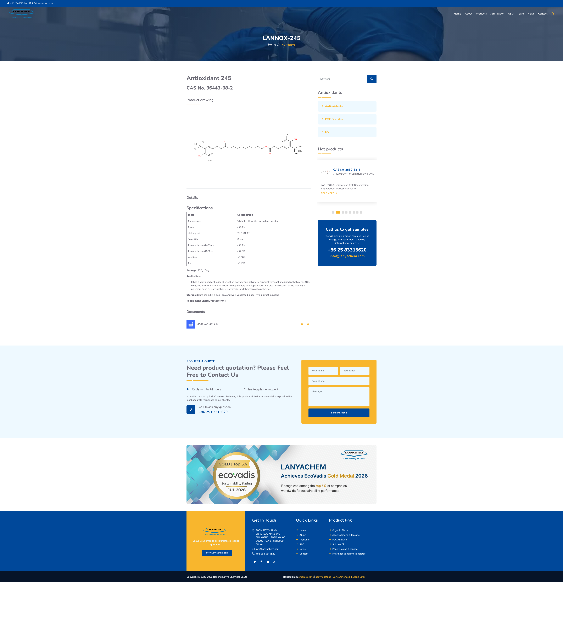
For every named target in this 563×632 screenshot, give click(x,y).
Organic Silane (340, 530)
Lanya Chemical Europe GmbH (349, 576)
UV (326, 132)
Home (457, 13)
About (468, 13)
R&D (511, 13)
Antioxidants (333, 106)
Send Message (339, 412)
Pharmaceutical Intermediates (349, 553)
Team (520, 13)
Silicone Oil (338, 544)
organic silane (306, 576)
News (531, 13)
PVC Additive (288, 44)
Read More (328, 193)
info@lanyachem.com (42, 3)
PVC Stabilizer (334, 119)
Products (481, 13)
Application (497, 13)
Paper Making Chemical (345, 549)
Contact (542, 13)
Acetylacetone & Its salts (345, 535)
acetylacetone (323, 576)
